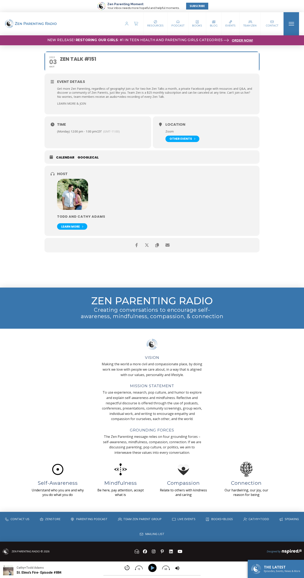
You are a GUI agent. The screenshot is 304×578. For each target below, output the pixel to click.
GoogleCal (88, 157)
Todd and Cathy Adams (81, 216)
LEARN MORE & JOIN (71, 103)
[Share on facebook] (136, 245)
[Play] (153, 568)
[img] (127, 567)
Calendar (65, 157)
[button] (178, 23)
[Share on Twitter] (147, 245)
